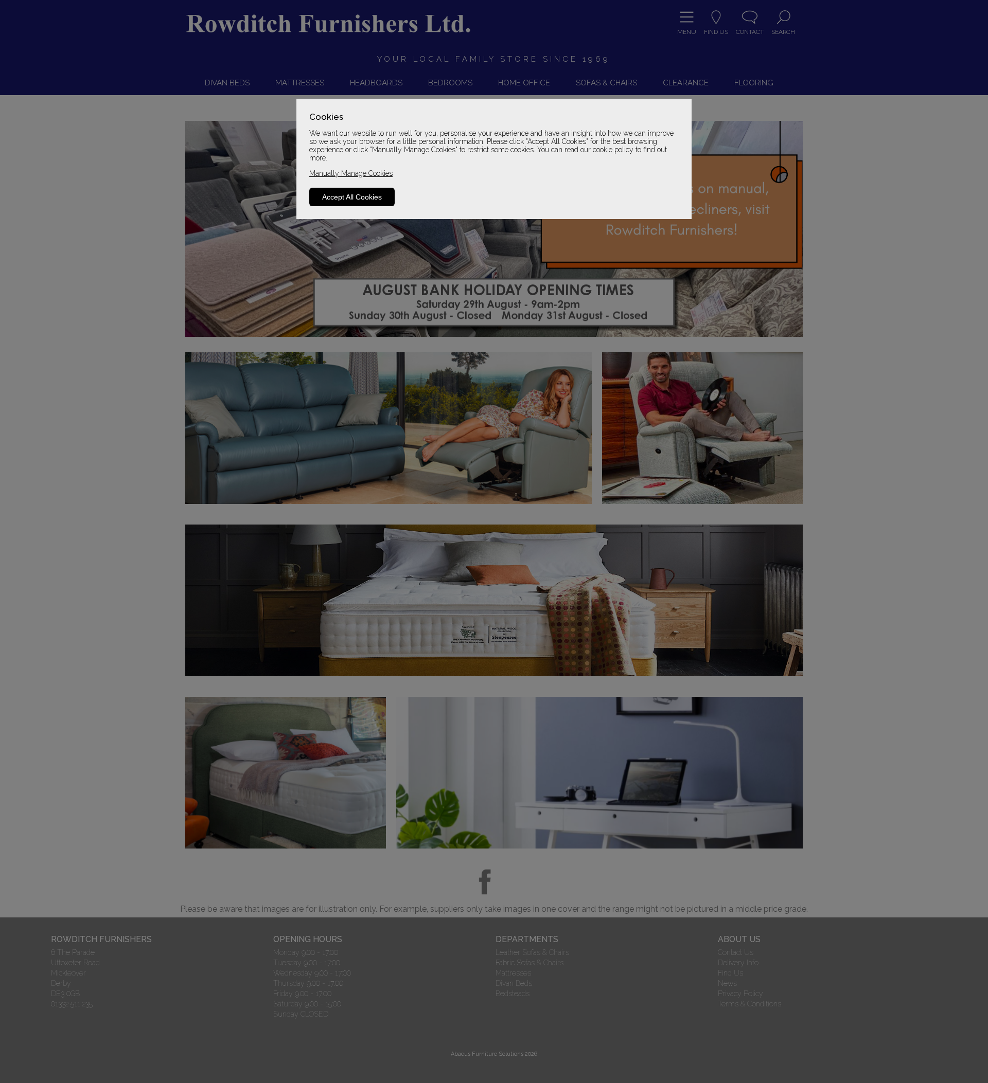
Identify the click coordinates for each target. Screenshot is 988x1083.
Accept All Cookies (352, 197)
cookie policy (613, 150)
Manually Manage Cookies (351, 173)
